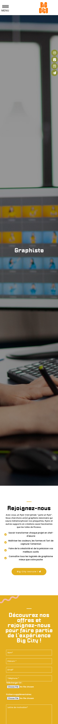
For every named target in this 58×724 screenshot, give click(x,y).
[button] (29, 571)
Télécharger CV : (14, 682)
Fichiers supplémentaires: (19, 694)
